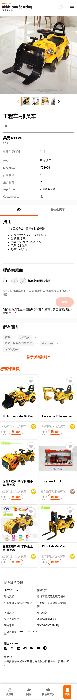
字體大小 (9, 612)
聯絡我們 (9, 596)
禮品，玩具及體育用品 (18, 343)
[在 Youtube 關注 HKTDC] (38, 648)
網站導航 (9, 625)
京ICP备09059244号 (48, 625)
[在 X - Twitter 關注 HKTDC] (12, 648)
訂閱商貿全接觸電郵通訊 (18, 602)
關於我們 (42, 590)
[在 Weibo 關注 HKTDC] (25, 648)
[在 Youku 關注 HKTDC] (45, 648)
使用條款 (42, 612)
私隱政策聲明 (11, 618)
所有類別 (25, 337)
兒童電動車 (12, 349)
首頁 (7, 337)
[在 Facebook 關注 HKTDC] (6, 648)
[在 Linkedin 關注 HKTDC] (19, 648)
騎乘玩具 (47, 343)
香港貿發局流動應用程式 (51, 596)
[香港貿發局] (38, 585)
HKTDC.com (11, 590)
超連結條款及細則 (47, 618)
